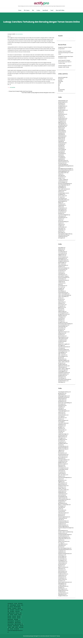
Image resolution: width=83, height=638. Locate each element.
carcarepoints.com (62, 198)
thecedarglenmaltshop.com (64, 392)
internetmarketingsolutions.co (65, 477)
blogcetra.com (61, 476)
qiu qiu (59, 82)
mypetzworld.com (62, 190)
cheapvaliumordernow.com (64, 538)
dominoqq (60, 91)
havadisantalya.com (62, 106)
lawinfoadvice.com (62, 209)
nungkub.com (61, 225)
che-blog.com (61, 416)
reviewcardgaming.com (63, 526)
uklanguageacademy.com (64, 396)
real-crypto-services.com (64, 189)
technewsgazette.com (63, 312)
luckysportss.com (62, 576)
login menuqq (18, 622)
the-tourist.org (61, 287)
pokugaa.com (61, 587)
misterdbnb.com (62, 545)
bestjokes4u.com (62, 424)
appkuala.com (61, 319)
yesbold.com (61, 113)
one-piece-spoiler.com (63, 489)
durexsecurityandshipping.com (65, 183)
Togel (51, 10)
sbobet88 (16, 619)
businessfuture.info (62, 405)
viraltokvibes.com (62, 279)
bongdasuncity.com (62, 439)
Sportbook (45, 10)
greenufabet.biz (61, 137)
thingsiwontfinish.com (63, 595)
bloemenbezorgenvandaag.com (65, 323)
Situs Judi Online (60, 10)
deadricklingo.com (62, 500)
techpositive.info (62, 472)
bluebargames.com (62, 258)
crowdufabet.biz (61, 157)
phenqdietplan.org (62, 210)
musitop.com (61, 219)
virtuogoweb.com (62, 121)
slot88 (9, 627)
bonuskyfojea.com (62, 557)
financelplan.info (62, 404)
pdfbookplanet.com (62, 483)
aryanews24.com (62, 176)
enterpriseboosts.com (63, 292)
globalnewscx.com (62, 480)
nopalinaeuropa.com (62, 236)
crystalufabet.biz (62, 153)
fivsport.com (61, 206)
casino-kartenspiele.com (63, 293)
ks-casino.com (61, 197)
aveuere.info (61, 445)
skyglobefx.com (61, 502)
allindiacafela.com (62, 359)
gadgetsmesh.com (62, 462)
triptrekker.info (61, 507)
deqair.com (60, 202)
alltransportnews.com (63, 160)
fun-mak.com (61, 542)
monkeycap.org (61, 283)
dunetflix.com (61, 213)
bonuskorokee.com (62, 559)
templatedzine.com (62, 208)
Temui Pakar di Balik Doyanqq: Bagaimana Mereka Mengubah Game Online (38, 92)
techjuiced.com (61, 117)
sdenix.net (60, 284)
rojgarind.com (61, 450)
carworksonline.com (62, 269)
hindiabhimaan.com (62, 375)
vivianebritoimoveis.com (63, 280)
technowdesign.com (62, 182)
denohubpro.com (62, 487)
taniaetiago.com (61, 229)
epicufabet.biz (61, 152)
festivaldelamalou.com (63, 259)
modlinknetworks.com (63, 574)
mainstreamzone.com (63, 455)
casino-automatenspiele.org (64, 295)
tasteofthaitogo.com (62, 326)
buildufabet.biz (61, 159)
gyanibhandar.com (62, 126)
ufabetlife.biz (61, 141)
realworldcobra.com (62, 493)
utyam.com (60, 220)
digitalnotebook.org (62, 436)
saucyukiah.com (61, 247)
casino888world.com (62, 544)
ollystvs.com (61, 479)
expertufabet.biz (62, 130)
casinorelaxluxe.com (62, 561)
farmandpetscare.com (63, 468)
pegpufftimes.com (62, 254)
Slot (33, 10)
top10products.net (62, 400)
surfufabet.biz (61, 145)
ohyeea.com (61, 223)
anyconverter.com (62, 304)
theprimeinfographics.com (64, 537)
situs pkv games (17, 606)
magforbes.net (61, 281)
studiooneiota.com (62, 491)
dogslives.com (61, 481)
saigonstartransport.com (63, 332)
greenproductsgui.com (63, 447)
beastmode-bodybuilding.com (65, 402)
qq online (60, 80)
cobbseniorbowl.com (63, 180)
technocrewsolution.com (63, 277)
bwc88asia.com (61, 194)
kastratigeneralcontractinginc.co (65, 168)
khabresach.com (62, 376)
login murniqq (11, 624)
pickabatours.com (62, 401)
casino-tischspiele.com (63, 296)
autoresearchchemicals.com (64, 379)
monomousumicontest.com (64, 499)
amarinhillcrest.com (62, 285)
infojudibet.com (61, 406)
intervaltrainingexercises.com (64, 548)
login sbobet (10, 619)
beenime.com (61, 540)
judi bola (19, 608)
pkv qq (15, 603)
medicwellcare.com (62, 518)
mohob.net (60, 432)
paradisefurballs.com (63, 443)
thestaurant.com (62, 552)
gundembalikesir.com (63, 110)
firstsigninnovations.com (63, 261)
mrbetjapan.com (62, 317)
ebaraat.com (61, 115)
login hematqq (17, 624)
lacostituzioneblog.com (63, 221)
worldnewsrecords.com (63, 522)
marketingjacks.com (62, 371)
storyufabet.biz (61, 151)
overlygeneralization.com (64, 459)
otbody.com (61, 298)
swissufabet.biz (61, 134)
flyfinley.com (61, 419)
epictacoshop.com (62, 336)
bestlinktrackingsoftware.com (65, 553)
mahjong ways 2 (11, 613)
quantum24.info (61, 514)
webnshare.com (61, 458)
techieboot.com (61, 108)
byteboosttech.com (62, 118)
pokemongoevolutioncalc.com (65, 582)
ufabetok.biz (61, 155)
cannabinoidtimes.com (63, 446)
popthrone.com (61, 412)
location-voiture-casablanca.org (65, 532)
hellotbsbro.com (62, 466)
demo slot (17, 609)
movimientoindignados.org (64, 214)
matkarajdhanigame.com (64, 411)
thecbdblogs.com (62, 378)
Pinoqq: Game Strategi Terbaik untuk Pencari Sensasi (20, 91)
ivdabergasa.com (62, 186)
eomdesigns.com (62, 506)
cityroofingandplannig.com (64, 185)
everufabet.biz (61, 156)
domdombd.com (62, 564)
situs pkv (9, 608)
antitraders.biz (61, 175)
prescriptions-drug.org (63, 276)
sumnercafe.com (62, 212)
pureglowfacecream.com (64, 314)
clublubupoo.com (62, 555)
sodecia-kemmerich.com (64, 541)
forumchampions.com (63, 257)
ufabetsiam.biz (61, 133)
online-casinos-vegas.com (64, 368)
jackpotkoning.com (62, 572)
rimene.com (61, 342)
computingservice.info (63, 469)
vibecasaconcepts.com (63, 512)
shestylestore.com (62, 594)
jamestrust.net (61, 299)
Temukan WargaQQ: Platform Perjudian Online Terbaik (64, 66)
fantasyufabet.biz (62, 132)
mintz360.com (61, 431)
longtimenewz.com (62, 575)
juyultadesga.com (62, 187)
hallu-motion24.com (62, 355)
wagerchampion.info (62, 498)
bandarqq (10, 625)
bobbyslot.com (61, 428)
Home (19, 10)
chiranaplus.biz (61, 348)
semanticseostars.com (63, 454)
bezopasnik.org (61, 329)
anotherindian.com (62, 227)
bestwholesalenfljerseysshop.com (65, 170)
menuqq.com (10, 603)
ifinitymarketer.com (62, 571)
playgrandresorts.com (63, 590)
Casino (38, 10)
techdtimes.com (62, 107)
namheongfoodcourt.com (64, 351)
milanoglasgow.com (62, 352)
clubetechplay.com (62, 563)
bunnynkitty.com (62, 327)
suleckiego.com (61, 382)
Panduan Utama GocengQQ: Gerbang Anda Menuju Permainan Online (65, 53)
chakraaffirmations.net (63, 423)
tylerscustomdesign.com (63, 268)
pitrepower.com (61, 363)
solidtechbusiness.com (63, 525)
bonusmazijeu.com (62, 556)
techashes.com (61, 103)
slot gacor (14, 608)
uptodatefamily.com (62, 217)
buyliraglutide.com (62, 123)
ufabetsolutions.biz (62, 142)
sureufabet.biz (61, 148)
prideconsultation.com (63, 420)
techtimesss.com (62, 270)
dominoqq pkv (13, 605)
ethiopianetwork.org (62, 461)
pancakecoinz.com (62, 417)
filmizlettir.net (61, 250)
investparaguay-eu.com (63, 193)
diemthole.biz (61, 308)
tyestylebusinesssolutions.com (65, 549)
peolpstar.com (61, 266)
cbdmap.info (61, 408)
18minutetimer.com (62, 453)
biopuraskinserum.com (63, 337)
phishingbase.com (62, 583)
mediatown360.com (62, 364)
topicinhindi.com (61, 394)
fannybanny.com (62, 570)
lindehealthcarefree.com (63, 397)
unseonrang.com (62, 473)
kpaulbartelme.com (62, 533)
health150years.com (62, 274)
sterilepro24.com (62, 523)
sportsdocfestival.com (63, 593)
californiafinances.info (63, 338)
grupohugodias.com (62, 201)
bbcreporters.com (62, 163)
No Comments (19, 34)
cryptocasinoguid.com (63, 164)
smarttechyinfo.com (62, 435)
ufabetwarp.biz (61, 127)
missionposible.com (62, 367)
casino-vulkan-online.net (63, 361)
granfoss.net (61, 357)
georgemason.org (62, 393)
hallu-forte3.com (62, 353)
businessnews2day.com (63, 521)
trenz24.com (61, 300)
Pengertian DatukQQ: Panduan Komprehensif (65, 48)
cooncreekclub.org (62, 253)
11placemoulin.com (62, 430)
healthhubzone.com (62, 114)
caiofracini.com (61, 470)
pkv (59, 84)
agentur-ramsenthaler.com (64, 504)
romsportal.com (61, 591)
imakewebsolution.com (63, 415)
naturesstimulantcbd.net (63, 235)
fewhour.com (61, 451)
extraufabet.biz (61, 140)
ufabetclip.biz (61, 129)
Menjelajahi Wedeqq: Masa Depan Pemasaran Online (65, 57)
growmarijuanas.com (63, 457)
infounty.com (61, 191)
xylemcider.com (61, 228)
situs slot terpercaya (62, 77)
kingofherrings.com (62, 315)
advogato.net (61, 288)
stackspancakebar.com (63, 349)
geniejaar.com (61, 427)
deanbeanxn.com (62, 409)
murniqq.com (18, 621)
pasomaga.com (61, 232)
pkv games (12, 87)
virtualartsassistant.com (63, 536)
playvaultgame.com (62, 589)
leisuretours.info (61, 465)
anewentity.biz (61, 318)
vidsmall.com (61, 519)
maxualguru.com (62, 438)
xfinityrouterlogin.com (63, 370)
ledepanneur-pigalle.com (64, 344)
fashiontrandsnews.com (63, 161)
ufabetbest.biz (61, 147)
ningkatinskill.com (62, 205)
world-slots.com (61, 413)
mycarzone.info (61, 511)
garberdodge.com (62, 262)
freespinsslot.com (62, 442)
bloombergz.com (62, 291)
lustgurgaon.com (62, 426)
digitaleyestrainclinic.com (64, 365)
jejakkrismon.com (62, 307)
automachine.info (62, 495)
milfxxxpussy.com (62, 216)
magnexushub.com (62, 119)
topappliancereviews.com (64, 372)
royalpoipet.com (62, 551)
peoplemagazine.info (63, 102)
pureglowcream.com (63, 322)
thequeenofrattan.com (63, 485)
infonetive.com (61, 334)
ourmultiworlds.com (62, 251)
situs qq (18, 605)
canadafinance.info (62, 340)
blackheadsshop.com (63, 530)
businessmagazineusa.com (64, 517)
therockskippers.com (63, 356)
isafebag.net (61, 289)
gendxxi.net (60, 508)
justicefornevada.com (63, 464)
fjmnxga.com (61, 330)
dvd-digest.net (61, 345)
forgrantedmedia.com (63, 265)
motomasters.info (62, 510)
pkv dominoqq (61, 89)
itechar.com (61, 111)
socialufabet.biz (61, 144)
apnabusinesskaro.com (63, 380)
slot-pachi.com (61, 440)
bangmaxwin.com (62, 333)
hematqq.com (11, 622)
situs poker (60, 81)
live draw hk (60, 78)
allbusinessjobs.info (62, 398)
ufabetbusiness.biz (62, 136)
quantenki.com (61, 515)
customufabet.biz (62, 149)
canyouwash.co (61, 104)
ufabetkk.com (61, 310)
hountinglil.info (61, 421)
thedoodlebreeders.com (63, 200)
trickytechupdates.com (63, 374)
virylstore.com (61, 272)
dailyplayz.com (61, 565)
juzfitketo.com (61, 231)
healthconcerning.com (63, 449)
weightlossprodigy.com (63, 434)
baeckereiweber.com (63, 100)
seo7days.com (61, 321)
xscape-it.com (61, 178)
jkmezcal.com (61, 546)
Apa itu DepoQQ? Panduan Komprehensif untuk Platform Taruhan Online (64, 62)
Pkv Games (26, 10)
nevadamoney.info (62, 341)
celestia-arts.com (62, 255)
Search (60, 36)
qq (58, 87)
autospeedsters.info (62, 496)
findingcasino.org (62, 492)
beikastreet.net (61, 249)
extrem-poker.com (62, 195)
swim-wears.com (62, 264)
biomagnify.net (61, 238)
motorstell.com (61, 273)
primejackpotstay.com (63, 586)
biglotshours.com (62, 122)
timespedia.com (61, 306)
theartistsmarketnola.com (64, 346)
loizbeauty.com (61, 303)
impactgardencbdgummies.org (65, 233)
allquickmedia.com (62, 311)
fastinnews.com (61, 568)
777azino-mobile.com (63, 179)
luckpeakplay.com (62, 578)
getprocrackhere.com (63, 567)
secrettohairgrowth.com (63, 325)
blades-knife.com (62, 488)
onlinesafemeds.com (62, 125)
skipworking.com (62, 302)
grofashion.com (61, 580)
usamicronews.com (62, 579)
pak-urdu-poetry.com (63, 474)
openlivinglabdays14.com (63, 171)
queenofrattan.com (62, 484)
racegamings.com (62, 585)
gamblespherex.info (62, 503)
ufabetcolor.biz (61, 138)
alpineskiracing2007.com (63, 360)
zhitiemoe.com (61, 224)
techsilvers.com (61, 204)
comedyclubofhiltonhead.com (65, 534)
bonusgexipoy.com (62, 560)
